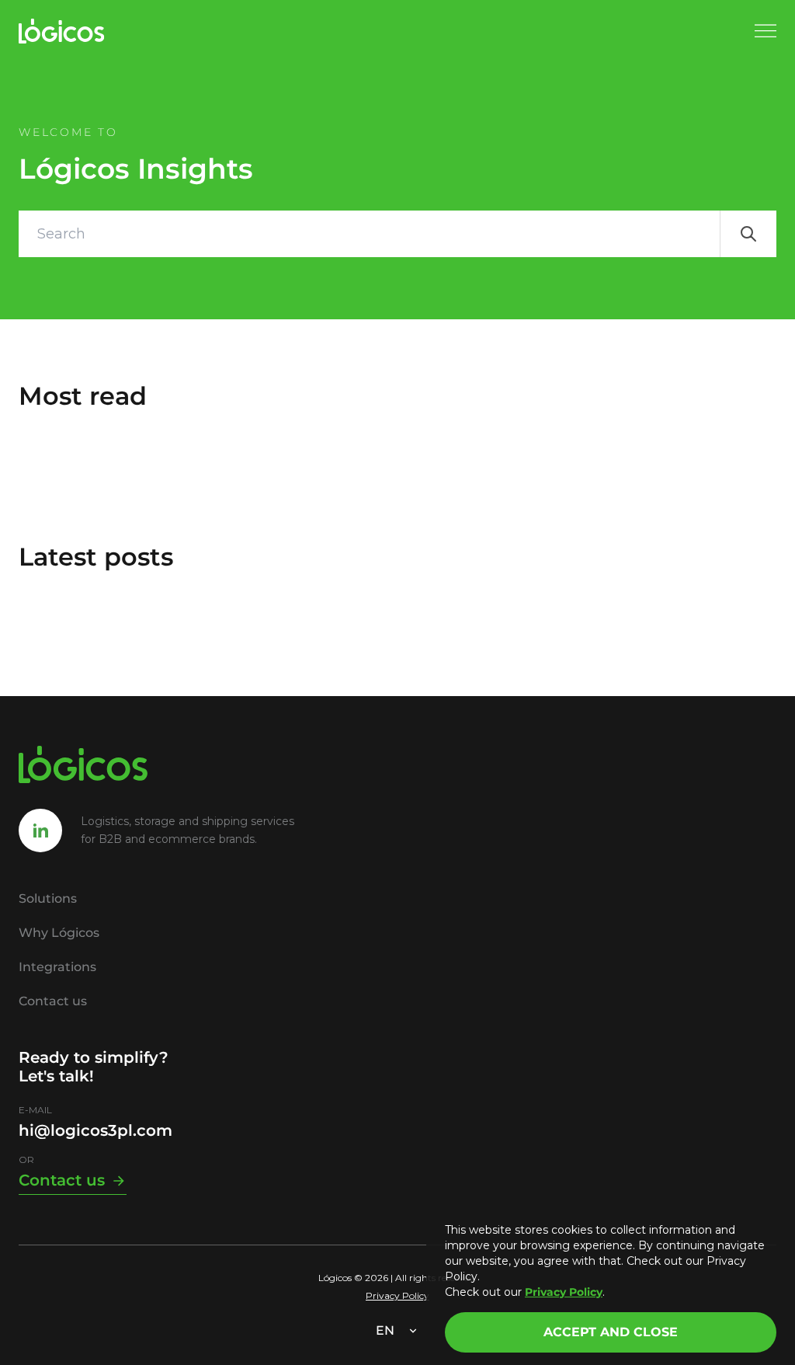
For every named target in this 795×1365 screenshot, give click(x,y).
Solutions (48, 898)
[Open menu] (765, 31)
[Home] (62, 31)
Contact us (53, 1001)
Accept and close (610, 1332)
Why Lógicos (59, 932)
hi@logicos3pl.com (95, 1130)
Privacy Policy (397, 1295)
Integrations (57, 966)
